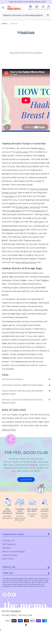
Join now (25, 480)
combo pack (22, 152)
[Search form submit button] (48, 15)
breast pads (22, 207)
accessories (38, 211)
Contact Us (8, 541)
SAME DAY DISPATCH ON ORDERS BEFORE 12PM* (26, 2)
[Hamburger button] (3, 8)
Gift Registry (9, 544)
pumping (9, 196)
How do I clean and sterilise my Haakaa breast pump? (22, 401)
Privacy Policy (9, 615)
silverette (35, 207)
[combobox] (26, 15)
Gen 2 (42, 148)
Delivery (7, 548)
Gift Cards (8, 559)
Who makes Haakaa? (12, 379)
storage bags (13, 211)
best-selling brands (26, 262)
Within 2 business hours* (44, 516)
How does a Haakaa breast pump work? (22, 385)
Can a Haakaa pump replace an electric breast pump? (22, 392)
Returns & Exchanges (14, 552)
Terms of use (25, 615)
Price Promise (10, 555)
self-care (38, 222)
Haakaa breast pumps (13, 230)
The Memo (15, 611)
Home (4, 24)
